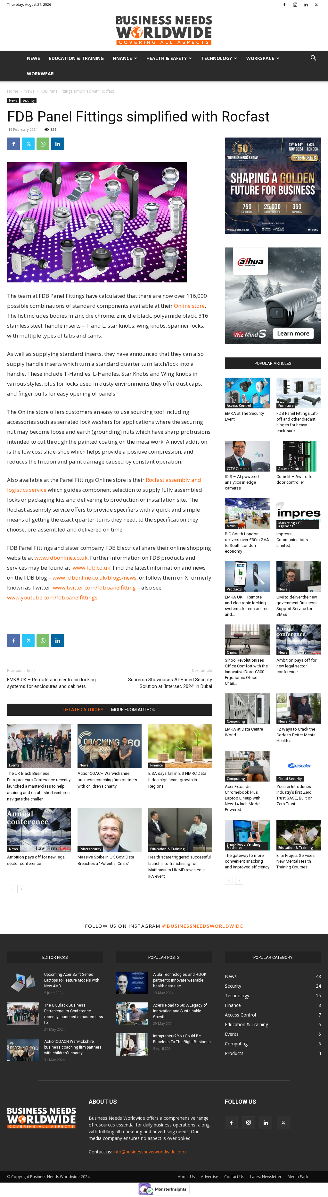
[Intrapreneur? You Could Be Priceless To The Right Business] (132, 1044)
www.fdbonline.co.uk (60, 557)
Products (234, 589)
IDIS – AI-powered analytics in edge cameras (242, 482)
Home (12, 91)
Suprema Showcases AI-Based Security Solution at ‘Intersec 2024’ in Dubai (170, 683)
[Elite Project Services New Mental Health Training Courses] (298, 835)
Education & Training (76, 58)
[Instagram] (295, 4)
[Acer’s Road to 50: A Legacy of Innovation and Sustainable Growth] (132, 1013)
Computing (236, 721)
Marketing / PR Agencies (290, 524)
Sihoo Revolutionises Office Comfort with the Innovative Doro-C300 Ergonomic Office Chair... (246, 672)
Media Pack (298, 1176)
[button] (313, 59)
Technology (216, 58)
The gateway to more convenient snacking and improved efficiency (247, 861)
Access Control (239, 405)
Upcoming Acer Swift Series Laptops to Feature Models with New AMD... (71, 980)
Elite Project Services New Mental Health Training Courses (295, 861)
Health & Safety (166, 58)
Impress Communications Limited (292, 540)
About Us (186, 1176)
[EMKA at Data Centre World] (247, 708)
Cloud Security (290, 778)
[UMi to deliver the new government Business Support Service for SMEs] (298, 576)
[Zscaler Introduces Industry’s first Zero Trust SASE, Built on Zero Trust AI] (298, 766)
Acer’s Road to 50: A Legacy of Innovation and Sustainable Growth (180, 1011)
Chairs (232, 652)
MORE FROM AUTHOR (133, 709)
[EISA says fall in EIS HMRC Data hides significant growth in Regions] (180, 746)
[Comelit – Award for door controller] (298, 456)
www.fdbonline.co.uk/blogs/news (94, 577)
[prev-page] (11, 889)
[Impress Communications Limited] (298, 513)
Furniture (285, 405)
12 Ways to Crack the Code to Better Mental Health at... (296, 735)
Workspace (260, 58)
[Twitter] (316, 4)
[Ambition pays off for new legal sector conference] (39, 830)
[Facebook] (284, 4)
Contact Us (234, 1176)
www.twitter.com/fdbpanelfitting (94, 587)
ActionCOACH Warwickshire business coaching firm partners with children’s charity (107, 780)
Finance (122, 58)
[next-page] (21, 889)
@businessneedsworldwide (202, 926)
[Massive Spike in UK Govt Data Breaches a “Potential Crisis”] (109, 830)
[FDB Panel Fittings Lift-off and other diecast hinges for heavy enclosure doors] (298, 393)
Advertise (209, 1176)
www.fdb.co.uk (91, 567)
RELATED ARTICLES (83, 709)
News (33, 58)
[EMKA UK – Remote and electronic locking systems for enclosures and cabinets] (247, 576)
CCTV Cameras (238, 468)
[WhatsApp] (43, 144)
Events (14, 765)
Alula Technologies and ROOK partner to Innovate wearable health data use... (179, 980)
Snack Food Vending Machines (243, 846)
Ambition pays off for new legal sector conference (296, 666)
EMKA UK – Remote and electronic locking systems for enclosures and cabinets (51, 683)
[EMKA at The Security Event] (247, 393)
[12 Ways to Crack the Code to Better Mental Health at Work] (298, 708)
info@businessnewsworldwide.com (149, 1152)
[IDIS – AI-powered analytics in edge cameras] (247, 456)
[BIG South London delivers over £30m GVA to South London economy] (247, 513)
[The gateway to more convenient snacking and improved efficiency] (247, 835)
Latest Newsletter (266, 1176)
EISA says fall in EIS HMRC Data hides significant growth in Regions (177, 780)
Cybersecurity (90, 849)
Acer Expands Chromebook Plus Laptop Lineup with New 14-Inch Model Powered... (242, 798)
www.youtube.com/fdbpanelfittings (52, 597)
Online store (189, 305)
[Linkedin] (305, 4)
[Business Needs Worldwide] (164, 30)
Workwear (40, 74)
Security (28, 100)
